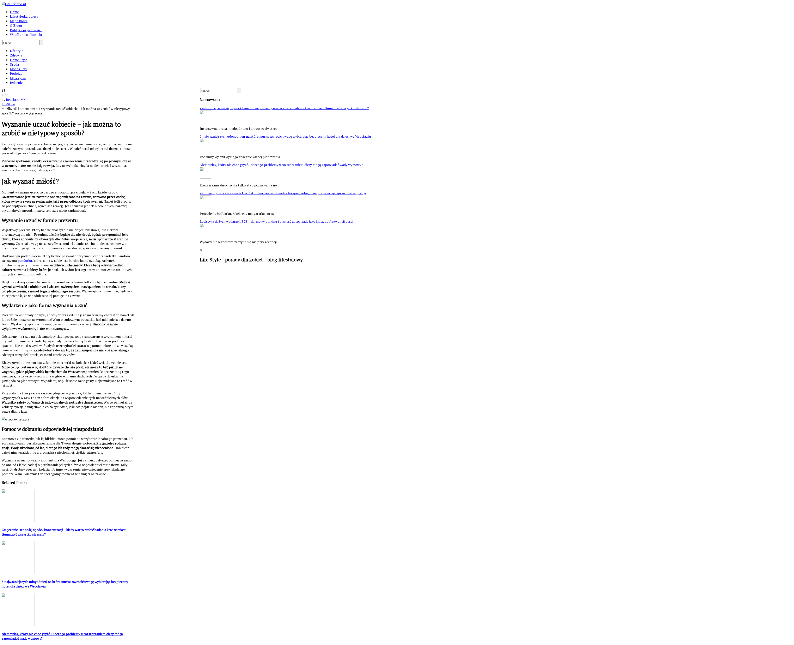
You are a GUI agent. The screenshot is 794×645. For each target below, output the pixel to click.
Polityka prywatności (26, 30)
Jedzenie (16, 82)
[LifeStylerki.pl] (14, 4)
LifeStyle (16, 50)
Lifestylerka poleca (24, 16)
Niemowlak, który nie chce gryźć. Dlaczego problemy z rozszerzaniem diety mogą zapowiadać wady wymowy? (281, 164)
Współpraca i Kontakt (26, 34)
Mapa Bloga (19, 21)
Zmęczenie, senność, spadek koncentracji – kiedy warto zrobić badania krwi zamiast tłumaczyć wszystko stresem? (284, 108)
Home (14, 12)
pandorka (25, 260)
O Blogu (16, 25)
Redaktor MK (16, 99)
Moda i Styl (18, 69)
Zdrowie (16, 55)
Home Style (18, 60)
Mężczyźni (18, 78)
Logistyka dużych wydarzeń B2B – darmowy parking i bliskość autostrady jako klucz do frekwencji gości (276, 221)
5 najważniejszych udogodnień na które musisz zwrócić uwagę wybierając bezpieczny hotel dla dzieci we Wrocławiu (285, 136)
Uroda (14, 64)
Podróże (16, 73)
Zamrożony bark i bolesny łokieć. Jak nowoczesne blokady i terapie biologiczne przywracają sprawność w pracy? (283, 193)
